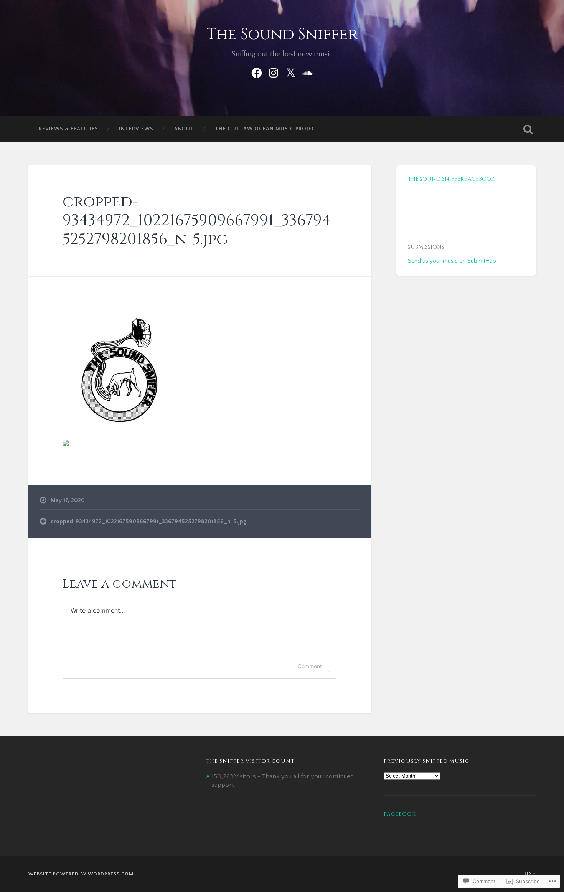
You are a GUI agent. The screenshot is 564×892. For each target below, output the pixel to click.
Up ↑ (530, 874)
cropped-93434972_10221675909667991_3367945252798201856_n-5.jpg (197, 220)
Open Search (528, 129)
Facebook (400, 814)
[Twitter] (290, 72)
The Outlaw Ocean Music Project (267, 129)
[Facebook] (257, 72)
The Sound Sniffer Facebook (451, 179)
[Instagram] (273, 72)
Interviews (136, 129)
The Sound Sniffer (282, 34)
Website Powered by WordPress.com (81, 874)
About (184, 129)
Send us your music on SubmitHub (452, 261)
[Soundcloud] (307, 72)
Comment (310, 666)
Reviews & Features (68, 129)
